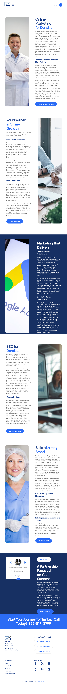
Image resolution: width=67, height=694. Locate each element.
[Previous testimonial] (16, 579)
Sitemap (38, 681)
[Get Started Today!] (61, 5)
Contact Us (8, 671)
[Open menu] (13, 5)
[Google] (49, 669)
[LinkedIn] (42, 669)
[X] (42, 663)
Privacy (43, 681)
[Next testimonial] (20, 579)
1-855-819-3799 (9, 648)
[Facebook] (35, 663)
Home (6, 663)
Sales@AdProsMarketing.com (13, 650)
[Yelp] (35, 669)
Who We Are (8, 666)
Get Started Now (10, 673)
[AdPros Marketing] (7, 5)
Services (7, 668)
